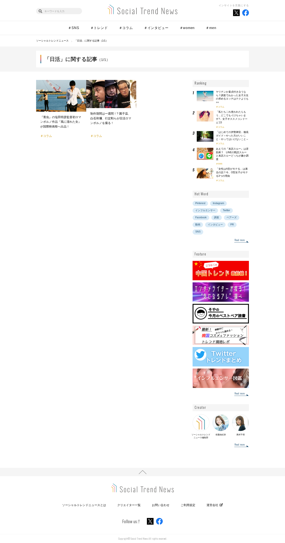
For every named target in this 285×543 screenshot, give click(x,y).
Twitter (226, 210)
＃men (211, 28)
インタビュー (215, 224)
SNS (220, 164)
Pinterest (200, 203)
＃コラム (126, 28)
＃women (187, 28)
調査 (216, 217)
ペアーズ (232, 217)
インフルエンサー (205, 210)
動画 (197, 224)
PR (232, 224)
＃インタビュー (156, 28)
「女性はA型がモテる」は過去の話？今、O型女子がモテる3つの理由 (232, 172)
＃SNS (73, 28)
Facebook (201, 217)
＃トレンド (99, 28)
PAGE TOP (142, 472)
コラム (221, 107)
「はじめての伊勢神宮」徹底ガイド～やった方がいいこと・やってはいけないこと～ (232, 136)
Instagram (218, 203)
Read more (240, 240)
